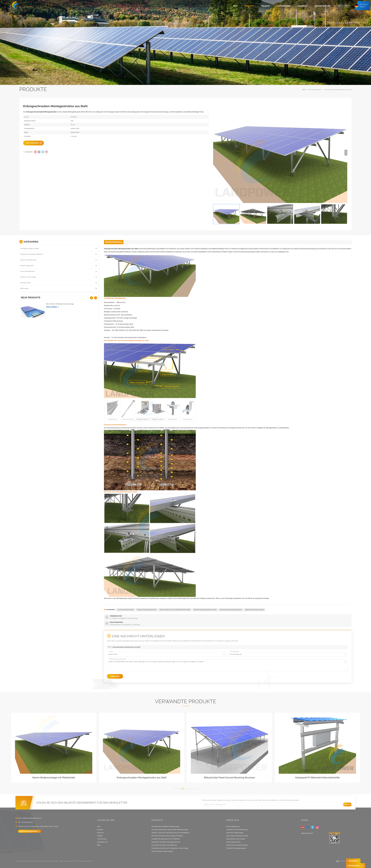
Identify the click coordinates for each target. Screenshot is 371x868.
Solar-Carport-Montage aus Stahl (237, 836)
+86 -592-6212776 (27, 822)
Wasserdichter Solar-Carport (235, 839)
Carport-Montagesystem (27, 271)
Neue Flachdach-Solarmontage (162, 851)
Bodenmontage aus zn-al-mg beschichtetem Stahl (175, 609)
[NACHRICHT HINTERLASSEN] (362, 865)
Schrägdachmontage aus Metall (29, 248)
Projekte (265, 6)
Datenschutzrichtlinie (86, 861)
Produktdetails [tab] (113, 242)
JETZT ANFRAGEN (32, 143)
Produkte (249, 6)
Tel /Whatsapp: (234, 651)
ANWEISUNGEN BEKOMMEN (28, 831)
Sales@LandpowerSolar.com (32, 818)
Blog (98, 845)
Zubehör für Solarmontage (28, 277)
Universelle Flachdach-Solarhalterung (164, 845)
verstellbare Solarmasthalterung (237, 829)
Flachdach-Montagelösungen (236, 848)
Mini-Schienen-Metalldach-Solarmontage (60, 304)
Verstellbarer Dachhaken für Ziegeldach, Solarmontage (169, 848)
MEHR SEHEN (53, 780)
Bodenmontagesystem (315, 89)
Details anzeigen (51, 307)
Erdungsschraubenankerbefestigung (231, 609)
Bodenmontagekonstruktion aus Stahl (205, 609)
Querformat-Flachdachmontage (237, 845)
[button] (345, 152)
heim (235, 6)
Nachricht (302, 6)
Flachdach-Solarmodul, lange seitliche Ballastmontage (169, 829)
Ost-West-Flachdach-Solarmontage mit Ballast (167, 836)
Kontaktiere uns (323, 6)
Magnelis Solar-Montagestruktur (146, 609)
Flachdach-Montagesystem (28, 260)
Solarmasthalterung (232, 826)
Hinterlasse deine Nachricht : (117, 659)
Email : (111, 651)
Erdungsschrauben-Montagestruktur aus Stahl (126, 647)
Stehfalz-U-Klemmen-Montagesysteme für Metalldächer (170, 833)
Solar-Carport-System (233, 842)
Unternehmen (283, 6)
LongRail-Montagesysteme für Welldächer (165, 839)
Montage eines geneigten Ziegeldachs (31, 254)
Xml (77, 861)
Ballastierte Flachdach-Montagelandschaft (165, 842)
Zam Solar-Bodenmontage (126, 609)
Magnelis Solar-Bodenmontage (254, 609)
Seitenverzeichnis (69, 861)
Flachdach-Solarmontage (234, 833)
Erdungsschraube (25, 282)
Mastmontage (24, 288)
